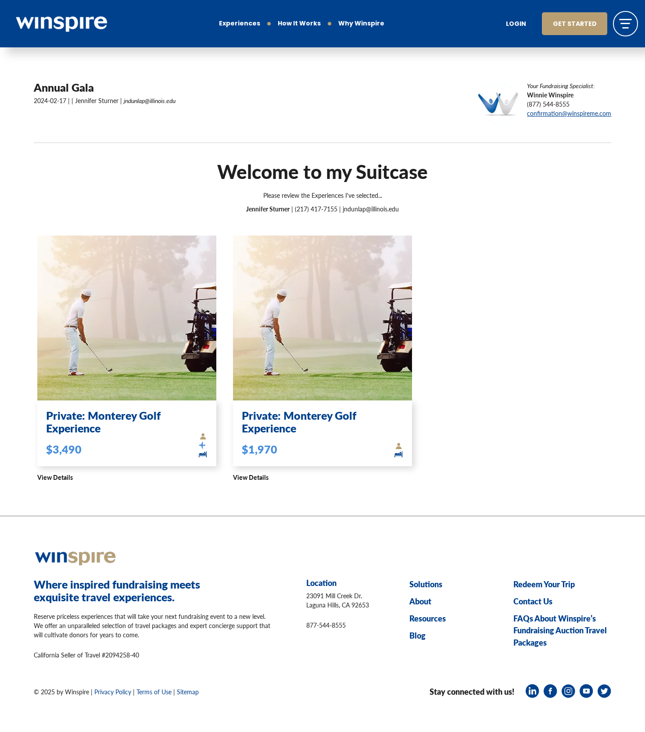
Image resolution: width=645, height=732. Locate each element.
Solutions (425, 584)
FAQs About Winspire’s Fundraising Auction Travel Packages (560, 630)
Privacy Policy (112, 691)
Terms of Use (154, 691)
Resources (427, 618)
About (420, 601)
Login (516, 24)
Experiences (239, 24)
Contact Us (532, 601)
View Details (55, 477)
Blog (417, 635)
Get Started (575, 24)
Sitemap (188, 691)
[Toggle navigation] (625, 23)
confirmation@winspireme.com (569, 113)
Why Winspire (361, 24)
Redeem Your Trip (544, 584)
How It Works (299, 24)
